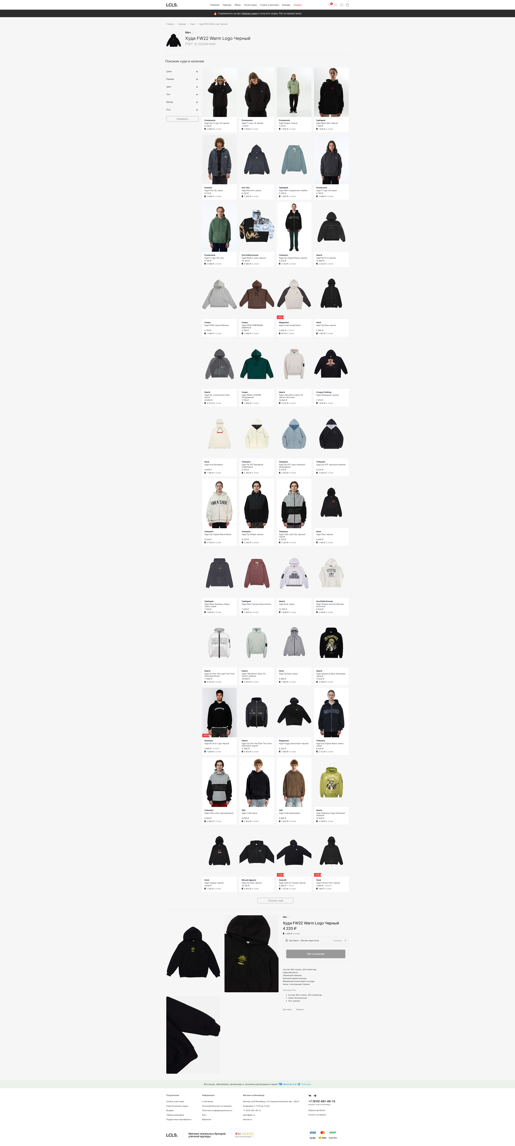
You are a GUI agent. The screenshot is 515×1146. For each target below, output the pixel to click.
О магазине (207, 1101)
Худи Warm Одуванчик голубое (293, 190)
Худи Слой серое (249, 813)
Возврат (300, 1009)
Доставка (287, 1009)
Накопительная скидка (177, 1106)
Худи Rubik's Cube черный (254, 258)
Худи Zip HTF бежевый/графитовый (252, 465)
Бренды (286, 4)
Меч (188, 32)
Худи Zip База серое (288, 674)
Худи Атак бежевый (213, 464)
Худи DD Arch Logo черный (216, 743)
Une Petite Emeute (250, 255)
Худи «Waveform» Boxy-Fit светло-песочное (291, 396)
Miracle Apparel (249, 880)
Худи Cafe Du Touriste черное (292, 883)
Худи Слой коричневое (289, 813)
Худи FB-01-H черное (326, 258)
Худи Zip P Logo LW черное (216, 123)
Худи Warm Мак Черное (327, 123)
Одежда (227, 4)
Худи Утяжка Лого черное (328, 883)
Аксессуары (250, 4)
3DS (243, 810)
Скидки (298, 4)
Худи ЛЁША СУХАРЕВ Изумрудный (251, 396)
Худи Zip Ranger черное (252, 534)
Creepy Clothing (323, 392)
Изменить (337, 940)
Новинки (215, 4)
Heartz (319, 255)
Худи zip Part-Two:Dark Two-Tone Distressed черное (257, 744)
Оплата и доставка (175, 1101)
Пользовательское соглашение (216, 1106)
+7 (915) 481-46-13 (252, 1110)
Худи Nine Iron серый (251, 190)
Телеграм (306, 1084)
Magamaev (284, 322)
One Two (246, 187)
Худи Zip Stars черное (252, 883)
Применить (182, 118)
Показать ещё (275, 900)
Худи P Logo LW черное (252, 123)
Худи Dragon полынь (288, 123)
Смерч (207, 322)
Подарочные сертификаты (178, 1119)
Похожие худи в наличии (184, 61)
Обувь (237, 4)
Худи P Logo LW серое (326, 190)
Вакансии (206, 1119)
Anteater (208, 187)
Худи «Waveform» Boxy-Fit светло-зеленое (254, 675)
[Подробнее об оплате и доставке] (345, 940)
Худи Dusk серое (286, 604)
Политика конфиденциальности (217, 1110)
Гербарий (320, 120)
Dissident (208, 740)
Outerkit (282, 880)
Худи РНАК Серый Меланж (216, 325)
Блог (204, 1115)
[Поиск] (335, 4)
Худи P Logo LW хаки (214, 258)
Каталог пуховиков (317, 1115)
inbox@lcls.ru (249, 1115)
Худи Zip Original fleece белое (217, 534)
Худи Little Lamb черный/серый (218, 813)
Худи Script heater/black (290, 325)
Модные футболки (316, 1110)
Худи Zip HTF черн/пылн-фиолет (331, 464)
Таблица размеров (175, 1115)
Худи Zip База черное (326, 325)
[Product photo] (193, 953)
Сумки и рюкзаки (269, 4)
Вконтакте (288, 1084)
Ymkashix (283, 255)
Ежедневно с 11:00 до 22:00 (256, 1106)
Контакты (247, 1119)
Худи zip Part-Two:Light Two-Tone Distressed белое (219, 675)
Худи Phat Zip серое (213, 190)
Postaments (209, 120)
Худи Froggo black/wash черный (293, 743)
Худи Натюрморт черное (327, 395)
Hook (318, 322)
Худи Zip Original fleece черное (293, 258)
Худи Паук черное (324, 534)
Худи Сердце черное (214, 883)
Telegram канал (249, 13)
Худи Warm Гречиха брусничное (256, 604)
